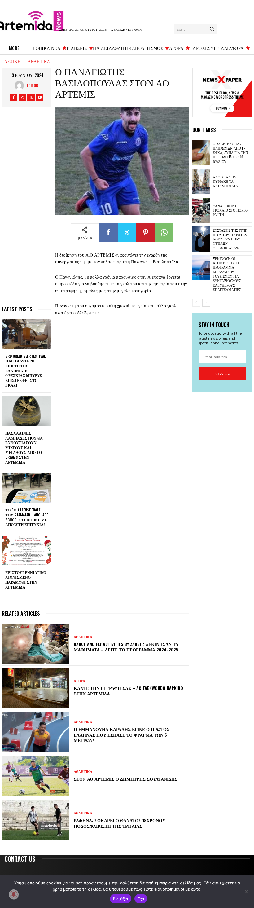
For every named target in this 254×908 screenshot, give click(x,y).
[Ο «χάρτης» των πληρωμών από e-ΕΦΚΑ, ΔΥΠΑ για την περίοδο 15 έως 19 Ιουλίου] (201, 152)
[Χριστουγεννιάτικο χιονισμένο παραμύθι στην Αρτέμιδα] (26, 550)
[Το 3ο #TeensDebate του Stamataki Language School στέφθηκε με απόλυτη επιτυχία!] (26, 488)
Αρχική (12, 61)
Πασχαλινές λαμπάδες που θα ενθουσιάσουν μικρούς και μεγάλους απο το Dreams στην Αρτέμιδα (24, 447)
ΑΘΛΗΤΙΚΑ (39, 61)
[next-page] (206, 303)
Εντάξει (120, 898)
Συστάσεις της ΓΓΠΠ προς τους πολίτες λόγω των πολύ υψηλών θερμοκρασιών (230, 239)
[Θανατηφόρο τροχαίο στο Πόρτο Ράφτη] (201, 210)
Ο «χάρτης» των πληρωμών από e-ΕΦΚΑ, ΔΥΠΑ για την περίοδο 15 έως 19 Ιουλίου (230, 152)
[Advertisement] (26, 209)
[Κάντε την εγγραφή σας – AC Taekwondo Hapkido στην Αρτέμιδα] (35, 688)
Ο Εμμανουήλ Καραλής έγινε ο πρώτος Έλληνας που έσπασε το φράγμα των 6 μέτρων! (121, 735)
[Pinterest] (145, 232)
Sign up (222, 373)
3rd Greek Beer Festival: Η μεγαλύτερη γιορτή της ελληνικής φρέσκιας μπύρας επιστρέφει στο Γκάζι (25, 370)
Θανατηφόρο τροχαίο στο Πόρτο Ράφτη (230, 210)
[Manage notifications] (14, 894)
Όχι (141, 898)
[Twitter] (31, 97)
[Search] (211, 29)
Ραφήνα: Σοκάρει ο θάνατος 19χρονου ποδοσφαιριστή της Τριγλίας (119, 823)
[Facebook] (13, 97)
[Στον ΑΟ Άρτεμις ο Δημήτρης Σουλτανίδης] (35, 776)
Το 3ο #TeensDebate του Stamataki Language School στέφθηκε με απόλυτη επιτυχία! (26, 517)
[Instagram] (22, 97)
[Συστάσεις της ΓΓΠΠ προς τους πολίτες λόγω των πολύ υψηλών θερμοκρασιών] (201, 239)
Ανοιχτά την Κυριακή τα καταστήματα (225, 181)
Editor (32, 85)
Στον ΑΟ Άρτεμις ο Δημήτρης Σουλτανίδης (125, 778)
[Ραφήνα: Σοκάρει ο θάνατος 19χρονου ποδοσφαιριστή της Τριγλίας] (35, 820)
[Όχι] (246, 891)
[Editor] (21, 85)
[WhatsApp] (164, 232)
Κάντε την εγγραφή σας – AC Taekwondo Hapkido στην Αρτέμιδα (128, 691)
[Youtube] (39, 97)
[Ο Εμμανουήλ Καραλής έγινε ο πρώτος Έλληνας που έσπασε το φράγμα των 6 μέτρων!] (35, 732)
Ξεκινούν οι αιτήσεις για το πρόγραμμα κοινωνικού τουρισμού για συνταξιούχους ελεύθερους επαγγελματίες (227, 274)
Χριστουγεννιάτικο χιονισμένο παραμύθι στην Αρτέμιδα (25, 580)
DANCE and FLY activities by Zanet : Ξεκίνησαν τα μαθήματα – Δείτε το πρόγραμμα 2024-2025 (126, 647)
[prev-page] (196, 303)
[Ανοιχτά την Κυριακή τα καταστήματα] (201, 181)
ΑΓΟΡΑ (79, 681)
